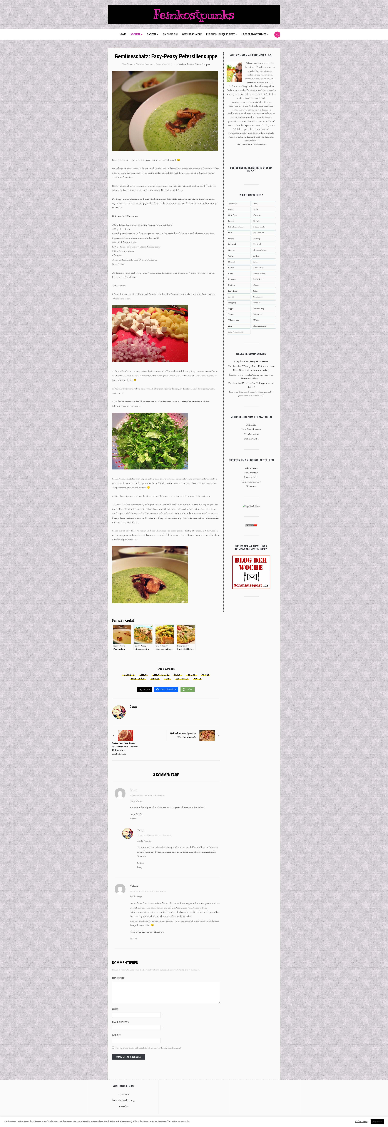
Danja (130, 64)
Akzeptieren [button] (377, 1122)
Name (115, 1009)
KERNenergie (251, 472)
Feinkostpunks (194, 14)
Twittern (146, 689)
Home (122, 34)
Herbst (178, 675)
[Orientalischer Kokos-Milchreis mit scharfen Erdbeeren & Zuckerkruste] (126, 735)
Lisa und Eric (236, 392)
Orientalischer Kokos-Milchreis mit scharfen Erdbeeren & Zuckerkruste (125, 748)
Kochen (135, 34)
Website (116, 1035)
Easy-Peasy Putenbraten (256, 362)
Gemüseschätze (192, 34)
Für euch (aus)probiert (220, 34)
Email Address (120, 1022)
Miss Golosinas (251, 434)
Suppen (206, 64)
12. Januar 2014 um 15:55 (141, 796)
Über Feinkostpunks (254, 34)
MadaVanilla (251, 477)
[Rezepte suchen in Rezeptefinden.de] (251, 506)
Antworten (159, 796)
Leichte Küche (194, 64)
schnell (155, 679)
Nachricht (118, 978)
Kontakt (123, 1106)
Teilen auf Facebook (167, 689)
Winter (197, 679)
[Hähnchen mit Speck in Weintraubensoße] (207, 735)
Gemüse (143, 675)
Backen (151, 34)
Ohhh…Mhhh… (251, 439)
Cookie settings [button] (361, 1122)
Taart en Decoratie (251, 482)
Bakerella (251, 425)
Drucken (189, 689)
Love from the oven (251, 429)
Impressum (123, 1094)
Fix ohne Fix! (170, 34)
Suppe (167, 679)
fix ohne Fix (128, 675)
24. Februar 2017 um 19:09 (141, 891)
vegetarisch (182, 679)
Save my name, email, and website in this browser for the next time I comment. (148, 1048)
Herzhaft (192, 675)
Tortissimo (251, 486)
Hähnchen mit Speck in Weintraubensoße (183, 735)
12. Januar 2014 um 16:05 (148, 835)
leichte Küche (138, 679)
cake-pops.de (251, 468)
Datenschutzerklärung (123, 1100)
